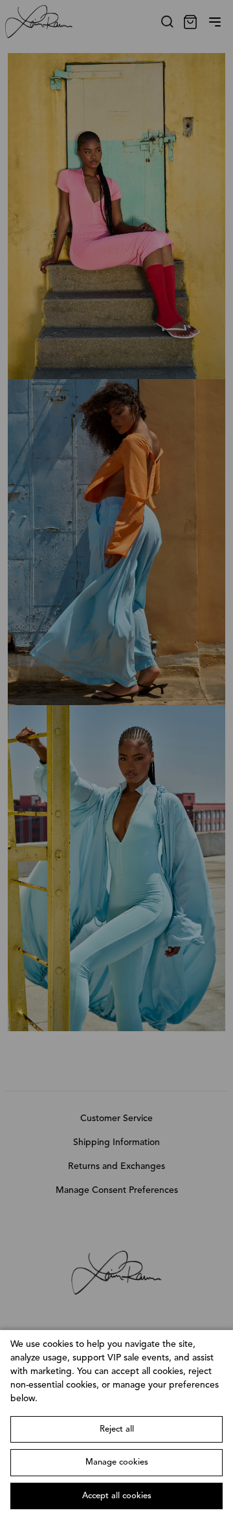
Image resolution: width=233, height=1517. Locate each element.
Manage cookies (116, 1462)
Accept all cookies (116, 1496)
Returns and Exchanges (116, 1166)
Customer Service (116, 1118)
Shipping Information (116, 1142)
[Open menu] (215, 22)
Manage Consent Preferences (117, 1190)
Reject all (117, 1429)
